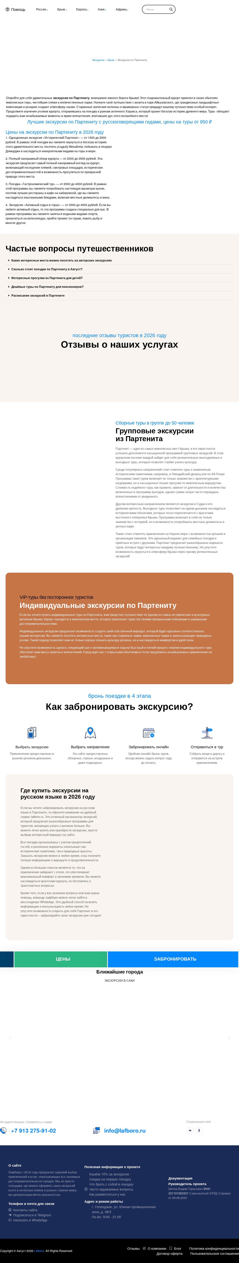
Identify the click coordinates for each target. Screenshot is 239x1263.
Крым (61, 9)
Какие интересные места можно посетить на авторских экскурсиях (61, 260)
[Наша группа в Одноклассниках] (199, 1130)
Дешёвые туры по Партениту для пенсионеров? (47, 286)
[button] (119, 260)
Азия (101, 9)
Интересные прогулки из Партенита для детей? (47, 278)
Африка (121, 9)
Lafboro (39, 1251)
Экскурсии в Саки (119, 980)
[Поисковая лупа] (171, 9)
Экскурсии (98, 60)
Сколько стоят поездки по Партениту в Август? (47, 269)
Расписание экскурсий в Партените (38, 295)
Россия (41, 9)
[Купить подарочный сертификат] (7, 959)
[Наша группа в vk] (190, 1130)
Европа (81, 9)
